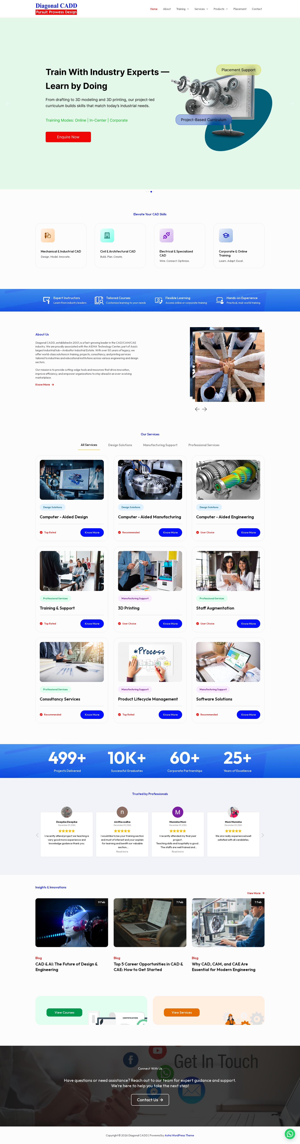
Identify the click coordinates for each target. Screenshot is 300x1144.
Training (180, 9)
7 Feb (101, 902)
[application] (187, 9)
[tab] (89, 446)
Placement (239, 9)
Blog (38, 958)
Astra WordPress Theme (179, 1135)
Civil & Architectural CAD (118, 251)
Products (219, 9)
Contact (257, 9)
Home (153, 9)
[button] (7, 104)
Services (199, 9)
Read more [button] (67, 851)
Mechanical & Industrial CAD (61, 251)
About (167, 9)
